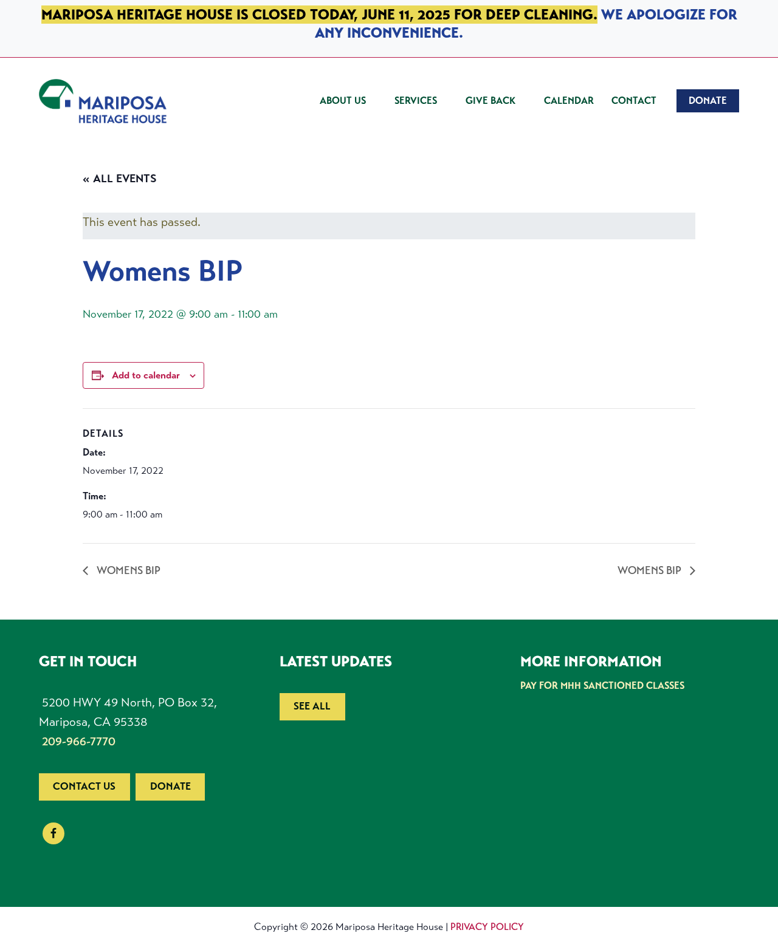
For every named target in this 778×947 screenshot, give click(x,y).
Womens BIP (127, 570)
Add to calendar (146, 375)
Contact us (84, 786)
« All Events (120, 178)
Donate (170, 786)
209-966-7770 (78, 741)
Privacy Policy (487, 926)
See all (312, 706)
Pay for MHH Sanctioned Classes (602, 685)
